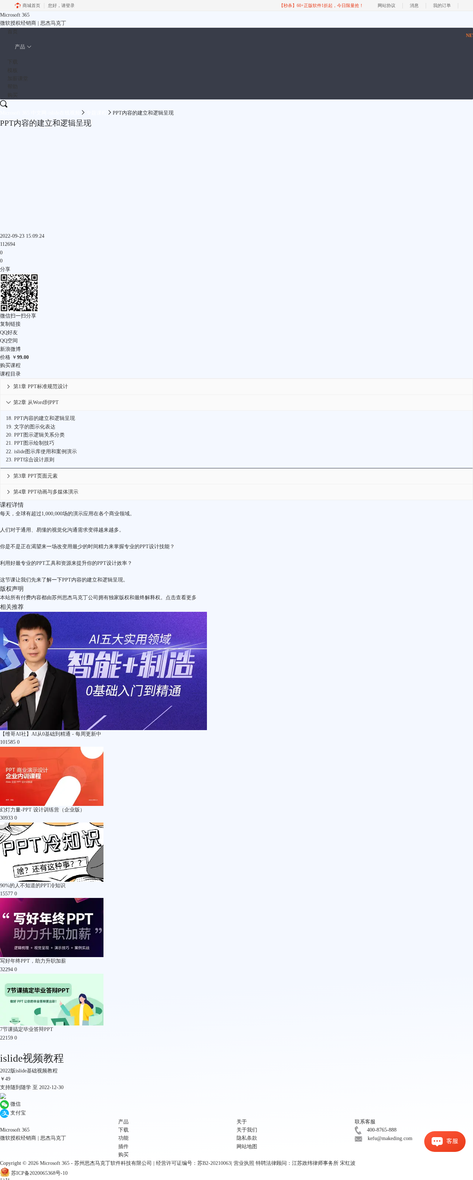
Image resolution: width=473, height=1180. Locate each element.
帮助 (12, 86)
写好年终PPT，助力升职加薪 (33, 961)
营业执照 (244, 1163)
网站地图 (246, 1146)
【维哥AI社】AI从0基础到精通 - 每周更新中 (50, 734)
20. (35, 435)
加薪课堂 (17, 78)
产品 (20, 47)
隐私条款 (246, 1138)
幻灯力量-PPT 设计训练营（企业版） (42, 810)
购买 (12, 95)
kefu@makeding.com (390, 1138)
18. (40, 418)
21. (30, 443)
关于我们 (246, 1130)
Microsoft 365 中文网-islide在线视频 (40, 113)
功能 (123, 1138)
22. (41, 451)
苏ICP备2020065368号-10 (39, 1173)
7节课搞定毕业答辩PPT (26, 1029)
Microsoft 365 (54, 1163)
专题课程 (96, 113)
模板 (12, 70)
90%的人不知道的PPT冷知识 (32, 885)
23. (30, 459)
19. (30, 427)
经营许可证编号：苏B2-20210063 (193, 1163)
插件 (123, 1146)
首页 (12, 31)
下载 (12, 62)
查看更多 (186, 597)
